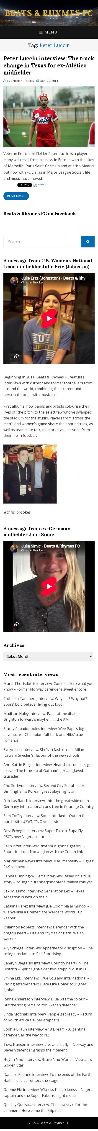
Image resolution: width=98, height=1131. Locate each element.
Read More (16, 196)
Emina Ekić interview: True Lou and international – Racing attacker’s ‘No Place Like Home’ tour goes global (46, 984)
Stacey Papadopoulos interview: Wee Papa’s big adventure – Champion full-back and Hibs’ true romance (43, 734)
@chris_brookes (17, 512)
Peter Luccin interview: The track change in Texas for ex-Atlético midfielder (48, 65)
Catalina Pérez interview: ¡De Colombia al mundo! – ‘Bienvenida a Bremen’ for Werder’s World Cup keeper (46, 912)
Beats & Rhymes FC (49, 13)
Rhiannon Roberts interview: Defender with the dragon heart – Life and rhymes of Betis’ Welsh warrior (43, 933)
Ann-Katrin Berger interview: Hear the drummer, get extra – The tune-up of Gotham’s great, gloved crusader (48, 770)
